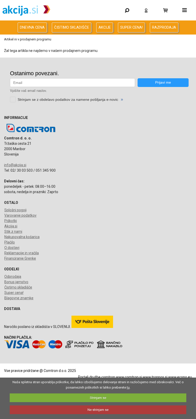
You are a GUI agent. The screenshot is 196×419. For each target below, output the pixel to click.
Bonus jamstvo (16, 282)
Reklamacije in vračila (21, 253)
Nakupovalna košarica (22, 237)
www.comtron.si (129, 377)
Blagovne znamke (18, 298)
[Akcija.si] (26, 10)
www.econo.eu (180, 377)
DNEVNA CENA (32, 27)
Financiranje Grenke (20, 258)
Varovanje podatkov (20, 215)
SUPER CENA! (131, 27)
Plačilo (9, 242)
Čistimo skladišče (18, 287)
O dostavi (11, 248)
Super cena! (13, 293)
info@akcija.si (15, 165)
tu (128, 387)
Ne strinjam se (98, 410)
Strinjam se (98, 398)
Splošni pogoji (15, 210)
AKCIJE (105, 27)
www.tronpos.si (155, 377)
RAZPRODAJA (164, 27)
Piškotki (10, 221)
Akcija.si (10, 226)
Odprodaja (12, 276)
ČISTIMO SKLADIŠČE (71, 27)
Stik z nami (13, 231)
